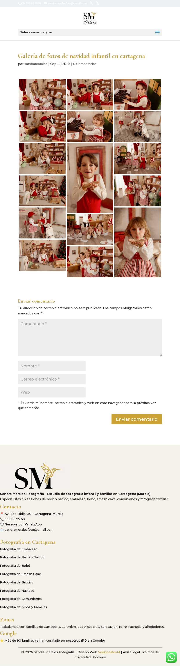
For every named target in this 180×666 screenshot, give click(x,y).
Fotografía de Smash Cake (20, 574)
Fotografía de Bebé (15, 566)
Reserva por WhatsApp (23, 524)
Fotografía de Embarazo (18, 549)
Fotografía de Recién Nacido (22, 557)
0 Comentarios (85, 64)
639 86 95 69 (15, 519)
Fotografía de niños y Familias (23, 607)
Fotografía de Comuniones (21, 599)
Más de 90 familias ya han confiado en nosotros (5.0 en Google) (55, 641)
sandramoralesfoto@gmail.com (29, 530)
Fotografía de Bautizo (17, 582)
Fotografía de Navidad (17, 591)
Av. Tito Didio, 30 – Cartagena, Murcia (34, 514)
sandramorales (35, 64)
